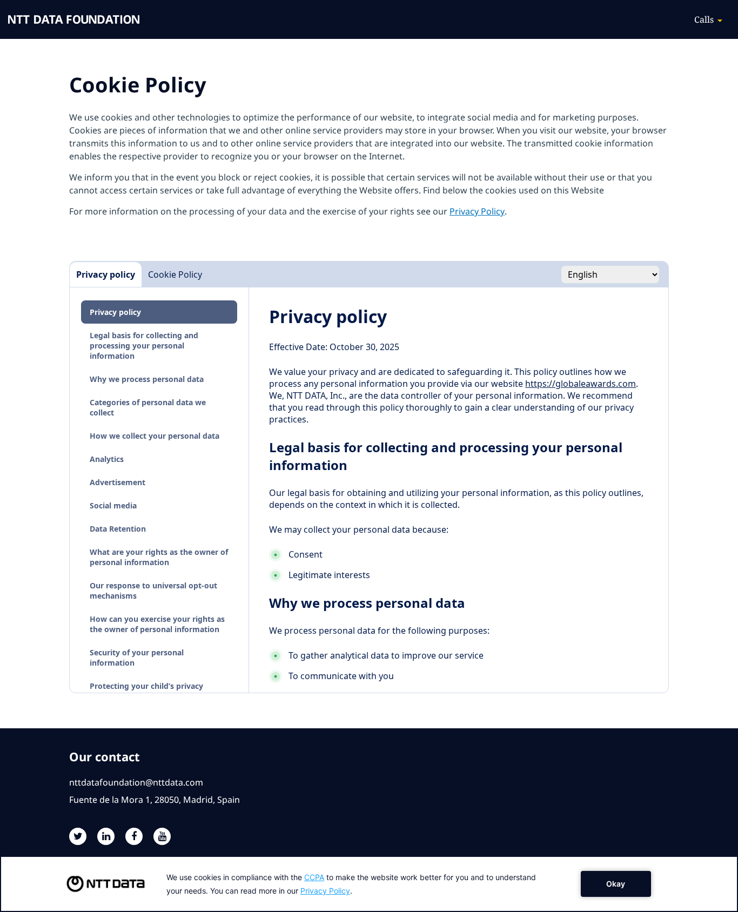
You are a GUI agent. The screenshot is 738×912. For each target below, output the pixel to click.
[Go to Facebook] (134, 836)
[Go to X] (77, 836)
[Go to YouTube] (162, 836)
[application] (369, 884)
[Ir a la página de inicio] (73, 19)
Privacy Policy (477, 211)
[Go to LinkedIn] (106, 836)
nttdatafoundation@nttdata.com (136, 782)
